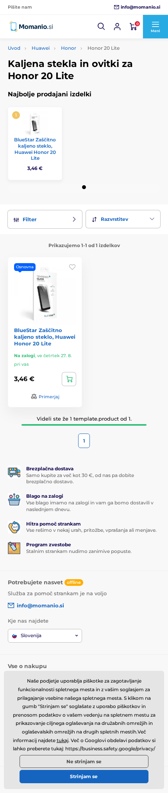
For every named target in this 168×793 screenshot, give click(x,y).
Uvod (14, 48)
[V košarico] (69, 379)
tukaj (62, 740)
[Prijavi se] (117, 26)
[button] (101, 26)
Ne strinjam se (84, 761)
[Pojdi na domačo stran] (31, 26)
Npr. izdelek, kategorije (57, 48)
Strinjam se (84, 776)
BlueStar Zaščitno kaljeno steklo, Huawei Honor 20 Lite (35, 149)
